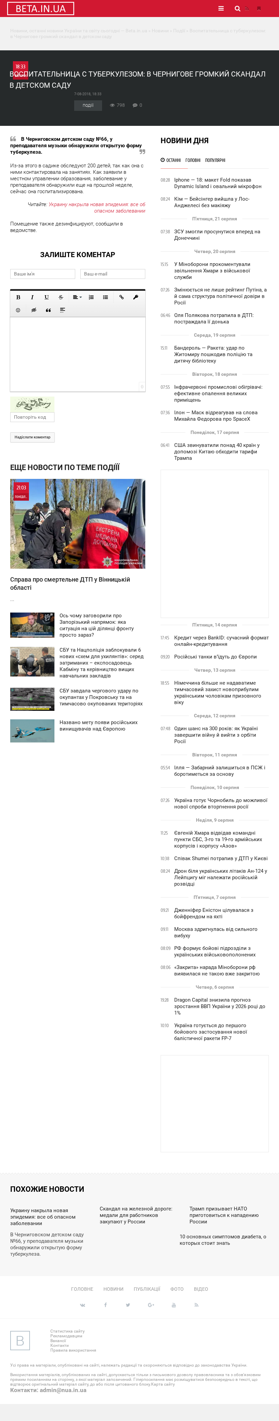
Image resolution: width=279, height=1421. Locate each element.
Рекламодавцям (66, 1336)
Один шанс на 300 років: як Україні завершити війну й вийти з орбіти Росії (216, 735)
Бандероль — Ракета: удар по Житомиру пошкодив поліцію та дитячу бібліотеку (213, 354)
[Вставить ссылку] (121, 297)
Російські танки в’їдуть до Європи (215, 657)
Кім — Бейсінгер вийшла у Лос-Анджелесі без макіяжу (211, 202)
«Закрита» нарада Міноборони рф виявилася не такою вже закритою (217, 970)
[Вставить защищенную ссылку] (135, 297)
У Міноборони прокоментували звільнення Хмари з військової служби (212, 270)
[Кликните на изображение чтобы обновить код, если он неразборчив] (77, 404)
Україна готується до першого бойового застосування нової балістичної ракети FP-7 (210, 1031)
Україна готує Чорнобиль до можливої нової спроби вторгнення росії (220, 803)
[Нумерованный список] (91, 297)
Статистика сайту (67, 1331)
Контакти (59, 1345)
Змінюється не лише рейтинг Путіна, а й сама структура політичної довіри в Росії (220, 296)
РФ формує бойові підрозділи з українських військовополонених (215, 951)
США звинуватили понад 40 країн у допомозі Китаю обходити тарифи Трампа (217, 451)
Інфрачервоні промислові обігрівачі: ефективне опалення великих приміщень (218, 393)
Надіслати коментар (32, 437)
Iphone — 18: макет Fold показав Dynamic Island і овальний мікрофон (218, 183)
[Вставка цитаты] (48, 310)
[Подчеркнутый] (46, 297)
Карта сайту (163, 1384)
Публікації (147, 1289)
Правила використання (73, 1350)
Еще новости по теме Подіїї (64, 467)
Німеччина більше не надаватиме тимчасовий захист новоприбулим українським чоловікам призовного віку (217, 692)
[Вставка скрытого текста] (34, 310)
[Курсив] (32, 297)
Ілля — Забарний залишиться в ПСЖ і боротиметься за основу (219, 771)
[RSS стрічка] (247, 8)
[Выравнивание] (76, 297)
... (70, 543)
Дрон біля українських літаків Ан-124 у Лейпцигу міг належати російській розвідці (220, 877)
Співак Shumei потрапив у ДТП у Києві (221, 858)
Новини (113, 1289)
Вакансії (58, 1340)
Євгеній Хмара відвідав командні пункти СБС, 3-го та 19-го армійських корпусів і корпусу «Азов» (218, 839)
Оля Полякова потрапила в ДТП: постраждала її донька (214, 318)
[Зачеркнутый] (60, 297)
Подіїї (88, 105)
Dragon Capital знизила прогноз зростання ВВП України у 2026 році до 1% (219, 1006)
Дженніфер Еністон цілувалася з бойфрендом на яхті (213, 913)
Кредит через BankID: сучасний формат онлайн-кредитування (221, 641)
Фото (177, 1289)
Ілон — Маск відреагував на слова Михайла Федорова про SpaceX (216, 415)
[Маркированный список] (105, 297)
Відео (201, 1289)
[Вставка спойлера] (62, 310)
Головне (82, 1289)
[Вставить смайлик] (18, 310)
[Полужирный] (18, 297)
